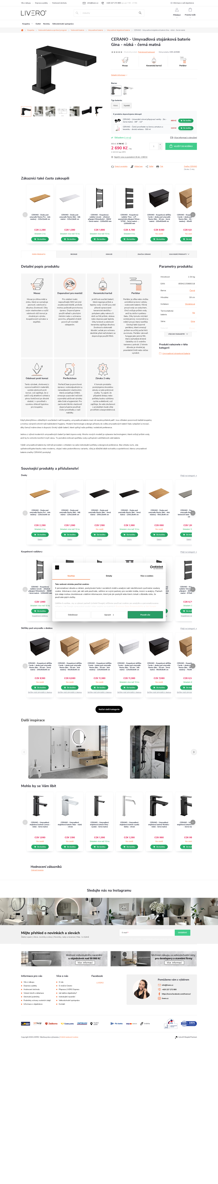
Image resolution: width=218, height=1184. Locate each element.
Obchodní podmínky (31, 997)
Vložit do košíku (183, 146)
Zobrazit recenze (37, 870)
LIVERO (100, 982)
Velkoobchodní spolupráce (69, 1000)
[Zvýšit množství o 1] (160, 144)
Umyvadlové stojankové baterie (176, 353)
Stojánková (190, 304)
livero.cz (165, 998)
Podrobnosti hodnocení (146, 52)
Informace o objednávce (33, 1004)
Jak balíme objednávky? (68, 993)
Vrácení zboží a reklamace (34, 993)
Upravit (107, 615)
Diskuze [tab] (109, 254)
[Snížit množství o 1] (160, 148)
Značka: (190, 166)
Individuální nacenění (67, 997)
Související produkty (178, 254)
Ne (193, 312)
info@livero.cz (167, 985)
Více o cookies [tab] (146, 576)
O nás (61, 982)
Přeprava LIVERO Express (69, 989)
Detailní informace (118, 75)
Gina (193, 321)
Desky (40, 539)
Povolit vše (145, 615)
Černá (192, 290)
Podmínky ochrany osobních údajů (37, 1000)
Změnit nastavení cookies (69, 1037)
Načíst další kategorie (109, 709)
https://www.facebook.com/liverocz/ (176, 994)
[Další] (194, 752)
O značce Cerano (65, 986)
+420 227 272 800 (169, 989)
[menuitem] (27, 24)
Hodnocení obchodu (59, 3)
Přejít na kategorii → (188, 475)
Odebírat (182, 932)
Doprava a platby (41, 3)
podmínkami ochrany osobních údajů (157, 939)
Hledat (140, 13)
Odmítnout (72, 615)
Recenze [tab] (74, 254)
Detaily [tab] (109, 576)
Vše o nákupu (26, 3)
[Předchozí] (24, 752)
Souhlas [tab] (71, 576)
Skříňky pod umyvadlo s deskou (40, 692)
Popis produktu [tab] (38, 254)
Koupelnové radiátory (40, 616)
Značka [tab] (144, 254)
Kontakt (62, 1004)
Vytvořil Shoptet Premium (187, 1037)
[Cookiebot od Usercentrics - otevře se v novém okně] (152, 567)
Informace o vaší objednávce (183, 3)
